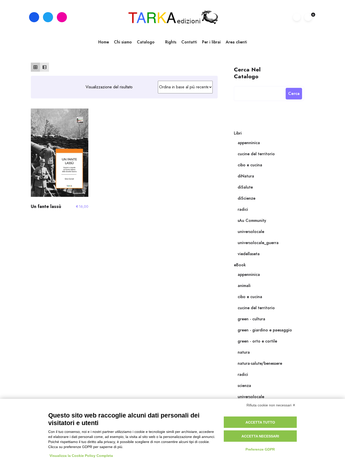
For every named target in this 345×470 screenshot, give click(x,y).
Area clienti (236, 42)
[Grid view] (35, 67)
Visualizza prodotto (60, 155)
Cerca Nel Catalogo (247, 72)
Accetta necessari (260, 436)
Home (103, 42)
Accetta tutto (260, 422)
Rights (170, 42)
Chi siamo (123, 42)
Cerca (294, 93)
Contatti (189, 42)
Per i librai (211, 42)
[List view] (44, 67)
